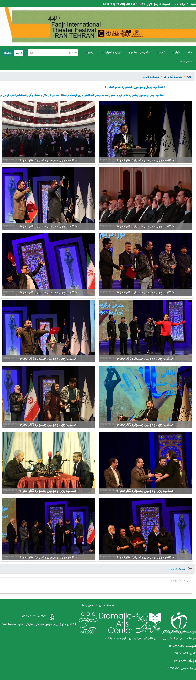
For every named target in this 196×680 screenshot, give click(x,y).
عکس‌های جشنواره (139, 52)
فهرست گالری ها (173, 77)
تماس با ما (186, 61)
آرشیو (91, 52)
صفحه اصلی (106, 605)
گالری (162, 52)
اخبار (177, 52)
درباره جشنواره (112, 52)
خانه (189, 52)
